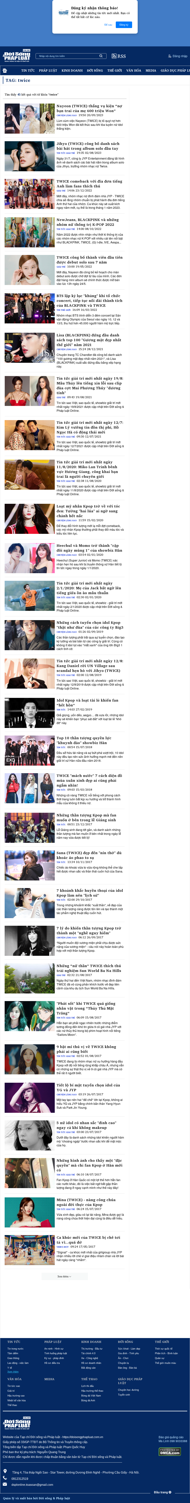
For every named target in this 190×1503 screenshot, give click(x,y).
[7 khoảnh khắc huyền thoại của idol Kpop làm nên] (30, 903)
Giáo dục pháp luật (130, 1381)
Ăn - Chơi (123, 1358)
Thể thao (12, 1405)
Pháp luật (48, 70)
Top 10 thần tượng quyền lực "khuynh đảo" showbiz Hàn (84, 740)
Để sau (108, 24)
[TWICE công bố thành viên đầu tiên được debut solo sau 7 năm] (30, 270)
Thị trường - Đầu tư (91, 1348)
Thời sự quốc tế (163, 1348)
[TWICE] (30, 788)
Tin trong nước (15, 1348)
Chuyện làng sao (67, 115)
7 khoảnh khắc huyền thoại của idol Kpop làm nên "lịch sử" (90, 893)
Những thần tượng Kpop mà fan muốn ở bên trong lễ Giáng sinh (86, 817)
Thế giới (114, 70)
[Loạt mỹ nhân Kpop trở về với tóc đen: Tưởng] (30, 519)
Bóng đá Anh (88, 1400)
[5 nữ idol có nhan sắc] (30, 1135)
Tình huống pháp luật (55, 1353)
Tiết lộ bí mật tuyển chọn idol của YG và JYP (88, 1087)
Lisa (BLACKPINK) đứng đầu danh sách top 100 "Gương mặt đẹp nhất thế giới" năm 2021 (89, 340)
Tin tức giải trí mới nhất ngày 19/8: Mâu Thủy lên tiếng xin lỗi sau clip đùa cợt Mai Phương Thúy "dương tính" (90, 385)
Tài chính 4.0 (88, 1353)
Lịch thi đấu (87, 1386)
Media (151, 70)
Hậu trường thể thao (92, 1390)
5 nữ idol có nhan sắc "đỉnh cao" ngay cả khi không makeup (86, 1125)
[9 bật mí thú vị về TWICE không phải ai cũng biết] (30, 1059)
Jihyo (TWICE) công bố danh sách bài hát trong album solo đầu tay (88, 146)
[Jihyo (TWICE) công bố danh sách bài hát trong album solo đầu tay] (30, 156)
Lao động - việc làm (18, 1363)
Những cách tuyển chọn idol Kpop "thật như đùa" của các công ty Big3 (90, 625)
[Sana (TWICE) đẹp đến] (30, 865)
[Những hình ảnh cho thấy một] (30, 1173)
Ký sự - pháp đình (54, 1358)
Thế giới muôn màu (165, 1363)
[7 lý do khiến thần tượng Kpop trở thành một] (30, 941)
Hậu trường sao (15, 1395)
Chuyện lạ (123, 1363)
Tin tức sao (13, 1386)
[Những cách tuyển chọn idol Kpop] (30, 635)
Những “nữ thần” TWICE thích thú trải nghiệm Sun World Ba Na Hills (89, 968)
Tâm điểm (12, 1353)
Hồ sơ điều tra (52, 1363)
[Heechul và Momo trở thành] (30, 558)
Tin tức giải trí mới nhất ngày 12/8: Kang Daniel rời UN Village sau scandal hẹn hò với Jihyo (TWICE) (90, 666)
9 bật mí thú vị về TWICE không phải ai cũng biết (86, 1049)
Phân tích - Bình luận (166, 1353)
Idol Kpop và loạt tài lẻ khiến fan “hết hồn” (87, 703)
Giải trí (61, 190)
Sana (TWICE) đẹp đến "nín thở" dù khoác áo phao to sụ (89, 855)
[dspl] (4, 70)
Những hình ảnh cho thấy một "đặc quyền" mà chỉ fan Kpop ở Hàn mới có (89, 1165)
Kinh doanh (72, 70)
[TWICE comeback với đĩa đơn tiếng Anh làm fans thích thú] (30, 194)
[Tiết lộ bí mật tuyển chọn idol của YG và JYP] (30, 1098)
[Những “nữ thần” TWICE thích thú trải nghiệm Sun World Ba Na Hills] (30, 978)
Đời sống (95, 70)
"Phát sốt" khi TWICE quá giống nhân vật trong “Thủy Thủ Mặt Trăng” (86, 1008)
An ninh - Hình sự (53, 1348)
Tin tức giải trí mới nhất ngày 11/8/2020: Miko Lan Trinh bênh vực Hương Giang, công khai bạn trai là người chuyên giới (87, 469)
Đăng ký (123, 24)
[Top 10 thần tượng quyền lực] (30, 751)
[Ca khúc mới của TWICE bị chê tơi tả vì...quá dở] (30, 1250)
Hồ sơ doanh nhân (91, 1363)
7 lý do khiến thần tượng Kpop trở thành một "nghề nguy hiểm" (89, 930)
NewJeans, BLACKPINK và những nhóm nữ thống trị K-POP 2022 (88, 222)
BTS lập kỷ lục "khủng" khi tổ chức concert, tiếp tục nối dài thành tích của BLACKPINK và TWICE (89, 300)
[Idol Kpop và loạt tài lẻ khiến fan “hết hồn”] (30, 713)
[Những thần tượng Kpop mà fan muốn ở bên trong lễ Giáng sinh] (30, 828)
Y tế (9, 1367)
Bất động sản (88, 1367)
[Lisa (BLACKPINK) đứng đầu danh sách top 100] (30, 348)
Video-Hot (63, 1247)
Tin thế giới (64, 310)
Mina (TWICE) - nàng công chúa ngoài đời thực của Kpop (86, 1202)
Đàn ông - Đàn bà (127, 1367)
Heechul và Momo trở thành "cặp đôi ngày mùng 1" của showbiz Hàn (89, 548)
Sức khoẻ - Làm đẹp (129, 1348)
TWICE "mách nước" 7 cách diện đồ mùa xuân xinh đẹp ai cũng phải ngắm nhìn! (89, 780)
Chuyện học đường (128, 1390)
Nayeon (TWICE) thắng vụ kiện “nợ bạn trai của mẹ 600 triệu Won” (89, 108)
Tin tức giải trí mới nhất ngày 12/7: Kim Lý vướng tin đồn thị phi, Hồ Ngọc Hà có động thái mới (90, 427)
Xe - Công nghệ (89, 1358)
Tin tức (28, 70)
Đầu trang (161, 1492)
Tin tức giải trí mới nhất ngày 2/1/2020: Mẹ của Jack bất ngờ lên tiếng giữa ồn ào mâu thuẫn (89, 588)
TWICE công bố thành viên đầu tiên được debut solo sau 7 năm (90, 260)
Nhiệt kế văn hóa (16, 1400)
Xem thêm (63, 1276)
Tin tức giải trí (66, 153)
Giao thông (13, 1358)
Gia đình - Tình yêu (128, 1353)
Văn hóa (133, 70)
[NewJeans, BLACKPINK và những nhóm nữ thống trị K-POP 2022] (30, 232)
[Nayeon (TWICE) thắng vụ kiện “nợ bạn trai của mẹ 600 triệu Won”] (30, 119)
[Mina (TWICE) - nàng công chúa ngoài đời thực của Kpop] (30, 1212)
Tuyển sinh (124, 1394)
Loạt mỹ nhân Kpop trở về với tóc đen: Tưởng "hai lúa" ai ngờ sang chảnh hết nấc (88, 511)
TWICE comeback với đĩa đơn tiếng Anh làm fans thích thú (89, 184)
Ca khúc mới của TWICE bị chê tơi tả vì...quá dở (88, 1240)
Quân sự (159, 1358)
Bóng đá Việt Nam (91, 1395)
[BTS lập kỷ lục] (30, 308)
